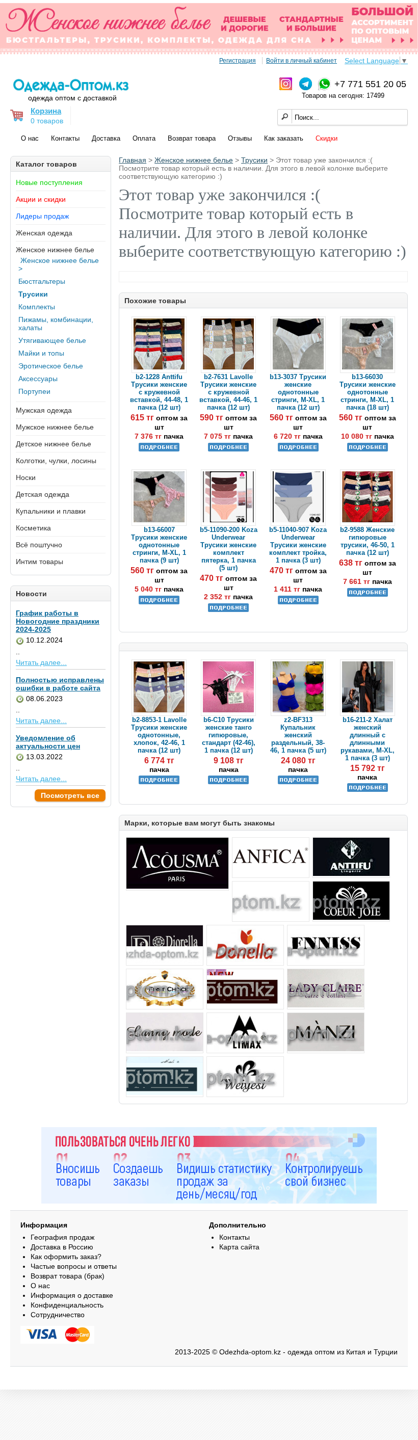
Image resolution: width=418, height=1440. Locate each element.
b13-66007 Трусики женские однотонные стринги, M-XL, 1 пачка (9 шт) (159, 545)
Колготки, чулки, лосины (56, 461)
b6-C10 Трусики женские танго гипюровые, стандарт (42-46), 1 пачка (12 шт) (228, 735)
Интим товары (39, 561)
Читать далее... (41, 662)
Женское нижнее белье (55, 250)
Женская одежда (44, 233)
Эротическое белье (50, 366)
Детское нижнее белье (53, 444)
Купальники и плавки (51, 511)
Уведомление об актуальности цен (48, 742)
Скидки (326, 138)
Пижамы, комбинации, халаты (55, 323)
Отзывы (240, 138)
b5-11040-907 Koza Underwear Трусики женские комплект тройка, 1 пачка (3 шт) (298, 545)
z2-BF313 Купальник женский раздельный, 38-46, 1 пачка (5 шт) (298, 735)
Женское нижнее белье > (58, 264)
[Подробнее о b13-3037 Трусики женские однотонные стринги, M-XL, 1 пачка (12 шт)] (298, 449)
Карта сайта (239, 1247)
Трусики (33, 294)
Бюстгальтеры (41, 281)
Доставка (106, 138)
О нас (30, 138)
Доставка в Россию (62, 1247)
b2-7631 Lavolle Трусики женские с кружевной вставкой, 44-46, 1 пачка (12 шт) (228, 392)
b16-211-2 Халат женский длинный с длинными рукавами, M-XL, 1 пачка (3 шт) (368, 739)
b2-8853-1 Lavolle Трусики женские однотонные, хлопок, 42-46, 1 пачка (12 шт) (159, 735)
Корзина (46, 110)
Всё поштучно (39, 545)
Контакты (65, 138)
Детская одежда (42, 494)
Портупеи (34, 391)
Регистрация (237, 60)
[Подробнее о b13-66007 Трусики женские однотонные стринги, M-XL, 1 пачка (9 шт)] (159, 602)
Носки (26, 477)
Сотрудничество (58, 1315)
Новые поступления (49, 182)
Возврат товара (192, 138)
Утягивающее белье (52, 340)
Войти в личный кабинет (301, 60)
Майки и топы (41, 353)
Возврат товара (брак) (67, 1276)
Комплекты (36, 307)
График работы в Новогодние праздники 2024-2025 (57, 621)
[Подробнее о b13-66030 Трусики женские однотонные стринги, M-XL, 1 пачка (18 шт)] (367, 449)
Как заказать (283, 138)
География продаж (62, 1237)
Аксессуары (38, 379)
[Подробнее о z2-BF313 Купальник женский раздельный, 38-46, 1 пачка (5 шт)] (298, 782)
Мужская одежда (44, 410)
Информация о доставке (72, 1295)
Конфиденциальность (67, 1305)
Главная (132, 160)
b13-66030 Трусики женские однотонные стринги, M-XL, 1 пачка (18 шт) (367, 392)
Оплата (144, 138)
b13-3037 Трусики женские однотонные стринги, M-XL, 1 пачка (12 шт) (298, 392)
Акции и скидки (41, 199)
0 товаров (47, 121)
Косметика (33, 528)
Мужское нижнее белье (55, 427)
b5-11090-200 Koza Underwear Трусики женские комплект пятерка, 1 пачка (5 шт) (228, 549)
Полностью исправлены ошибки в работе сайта (60, 684)
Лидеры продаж (42, 216)
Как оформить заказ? (66, 1256)
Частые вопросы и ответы (74, 1266)
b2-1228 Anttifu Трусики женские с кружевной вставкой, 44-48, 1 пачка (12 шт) (159, 392)
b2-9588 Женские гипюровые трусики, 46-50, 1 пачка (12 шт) (367, 541)
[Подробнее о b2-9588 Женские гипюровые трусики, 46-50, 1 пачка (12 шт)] (367, 594)
